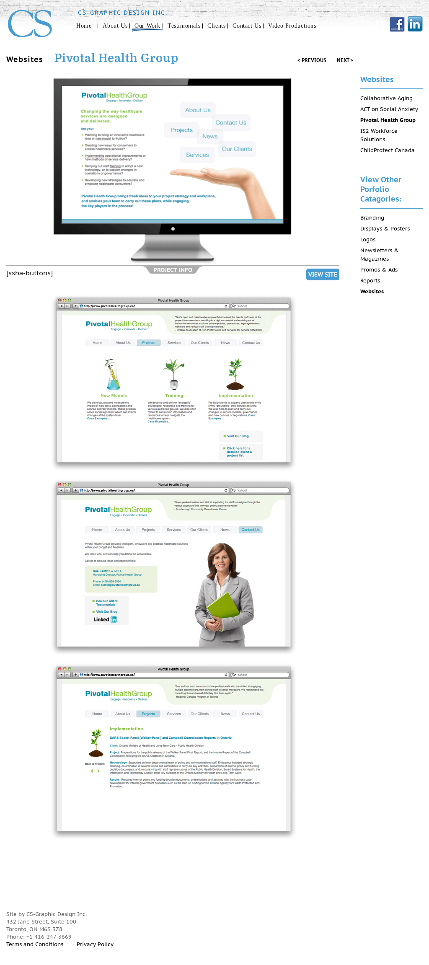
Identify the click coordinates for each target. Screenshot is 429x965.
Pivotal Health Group (388, 120)
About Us (115, 26)
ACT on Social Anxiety (389, 109)
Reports (370, 280)
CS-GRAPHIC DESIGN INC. (123, 12)
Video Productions (292, 26)
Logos (367, 239)
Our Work (147, 26)
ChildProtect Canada (387, 150)
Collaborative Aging (386, 98)
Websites (372, 291)
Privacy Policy (95, 944)
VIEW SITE (322, 274)
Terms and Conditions (34, 944)
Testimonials (184, 26)
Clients (216, 26)
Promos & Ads (379, 269)
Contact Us (247, 26)
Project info (172, 270)
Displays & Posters (385, 228)
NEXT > (345, 60)
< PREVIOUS (311, 60)
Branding (372, 217)
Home (83, 26)
